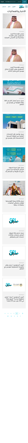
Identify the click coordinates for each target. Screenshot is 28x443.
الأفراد (24, 1)
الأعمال (19, 1)
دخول (9, 6)
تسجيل (4, 6)
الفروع (13, 6)
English (2, 1)
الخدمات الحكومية (11, 1)
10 (11, 316)
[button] (26, 7)
